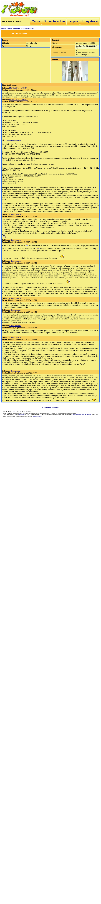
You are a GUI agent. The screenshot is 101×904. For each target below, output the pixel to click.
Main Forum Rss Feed (50, 408)
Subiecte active (54, 21)
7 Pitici (13, 411)
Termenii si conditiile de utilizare (82, 414)
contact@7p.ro (36, 416)
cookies (21, 414)
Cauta (36, 21)
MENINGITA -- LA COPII (18, 88)
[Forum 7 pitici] (19, 16)
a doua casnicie (15, 214)
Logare (73, 21)
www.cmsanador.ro (13, 140)
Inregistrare (90, 21)
